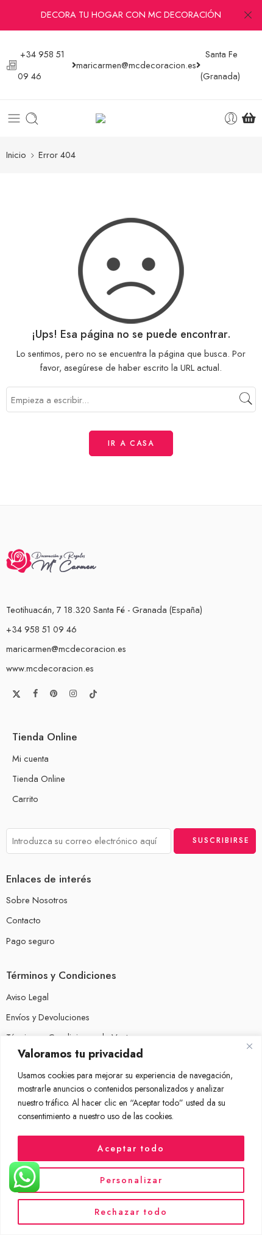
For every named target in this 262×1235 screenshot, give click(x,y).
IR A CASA (131, 443)
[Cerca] (249, 1046)
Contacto (23, 920)
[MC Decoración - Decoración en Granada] (131, 118)
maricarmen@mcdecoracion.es (66, 648)
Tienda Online (38, 778)
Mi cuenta (30, 758)
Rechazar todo (131, 1212)
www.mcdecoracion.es (50, 668)
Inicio (16, 154)
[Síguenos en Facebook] (35, 693)
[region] (131, 1135)
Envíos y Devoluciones (48, 1017)
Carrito (25, 798)
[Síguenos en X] (16, 694)
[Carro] (249, 118)
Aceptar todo (131, 1148)
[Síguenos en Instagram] (73, 693)
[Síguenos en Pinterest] (53, 693)
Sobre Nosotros (37, 899)
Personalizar (131, 1180)
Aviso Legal (27, 996)
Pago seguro (30, 940)
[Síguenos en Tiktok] (93, 694)
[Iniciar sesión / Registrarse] (231, 118)
